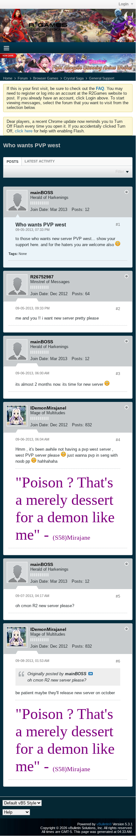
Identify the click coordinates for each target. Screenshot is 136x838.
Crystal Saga (74, 78)
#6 (118, 661)
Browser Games (45, 78)
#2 (118, 309)
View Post (90, 673)
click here (24, 131)
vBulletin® (104, 824)
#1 (118, 224)
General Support (101, 78)
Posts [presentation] (12, 161)
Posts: (78, 209)
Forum (23, 78)
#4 (118, 440)
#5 (118, 596)
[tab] (12, 161)
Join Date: (39, 209)
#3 (118, 373)
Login (124, 4)
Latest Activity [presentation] (40, 161)
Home (7, 78)
